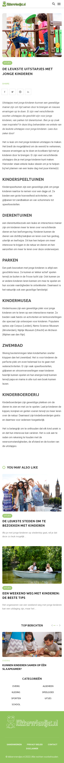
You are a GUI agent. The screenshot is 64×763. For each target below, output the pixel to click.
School (16, 704)
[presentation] (52, 625)
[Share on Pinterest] (20, 92)
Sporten (16, 698)
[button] (54, 625)
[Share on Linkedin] (28, 92)
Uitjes (7, 63)
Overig (6, 661)
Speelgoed (48, 692)
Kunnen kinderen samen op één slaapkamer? (24, 667)
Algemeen (48, 686)
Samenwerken (14, 744)
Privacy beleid (35, 744)
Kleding (16, 692)
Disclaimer (32, 748)
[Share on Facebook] (5, 92)
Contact (52, 744)
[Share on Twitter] (12, 92)
